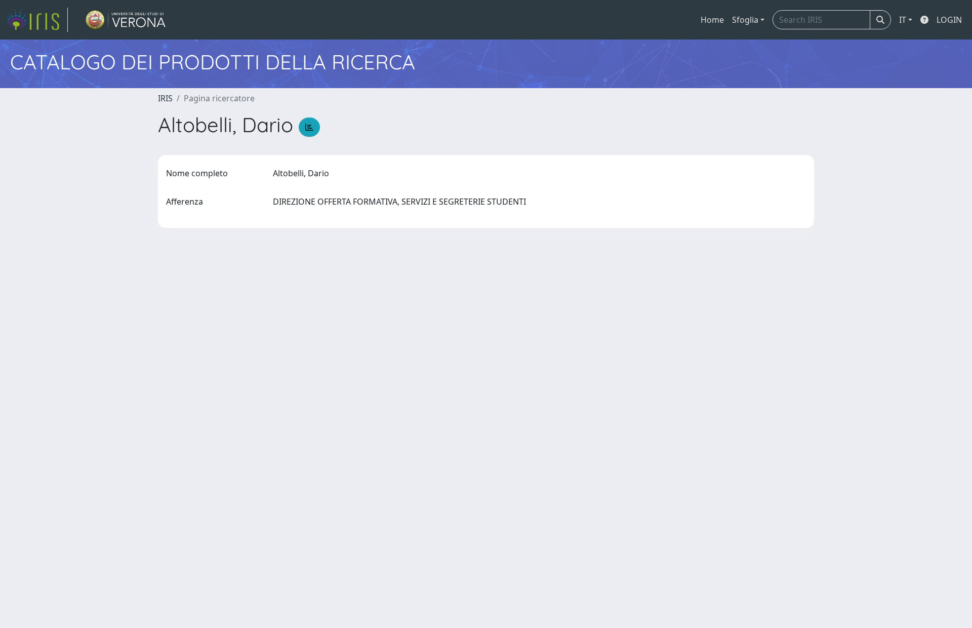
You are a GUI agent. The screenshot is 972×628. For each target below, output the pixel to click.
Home (712, 19)
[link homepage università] (126, 20)
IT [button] (902, 19)
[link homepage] (37, 20)
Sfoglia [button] (745, 19)
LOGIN (949, 19)
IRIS (165, 98)
